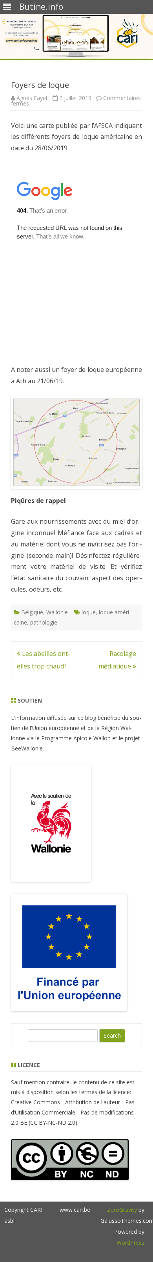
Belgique (32, 612)
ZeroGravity (122, 1209)
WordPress (130, 1242)
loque (89, 612)
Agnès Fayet (32, 98)
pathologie (43, 622)
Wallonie (57, 612)
